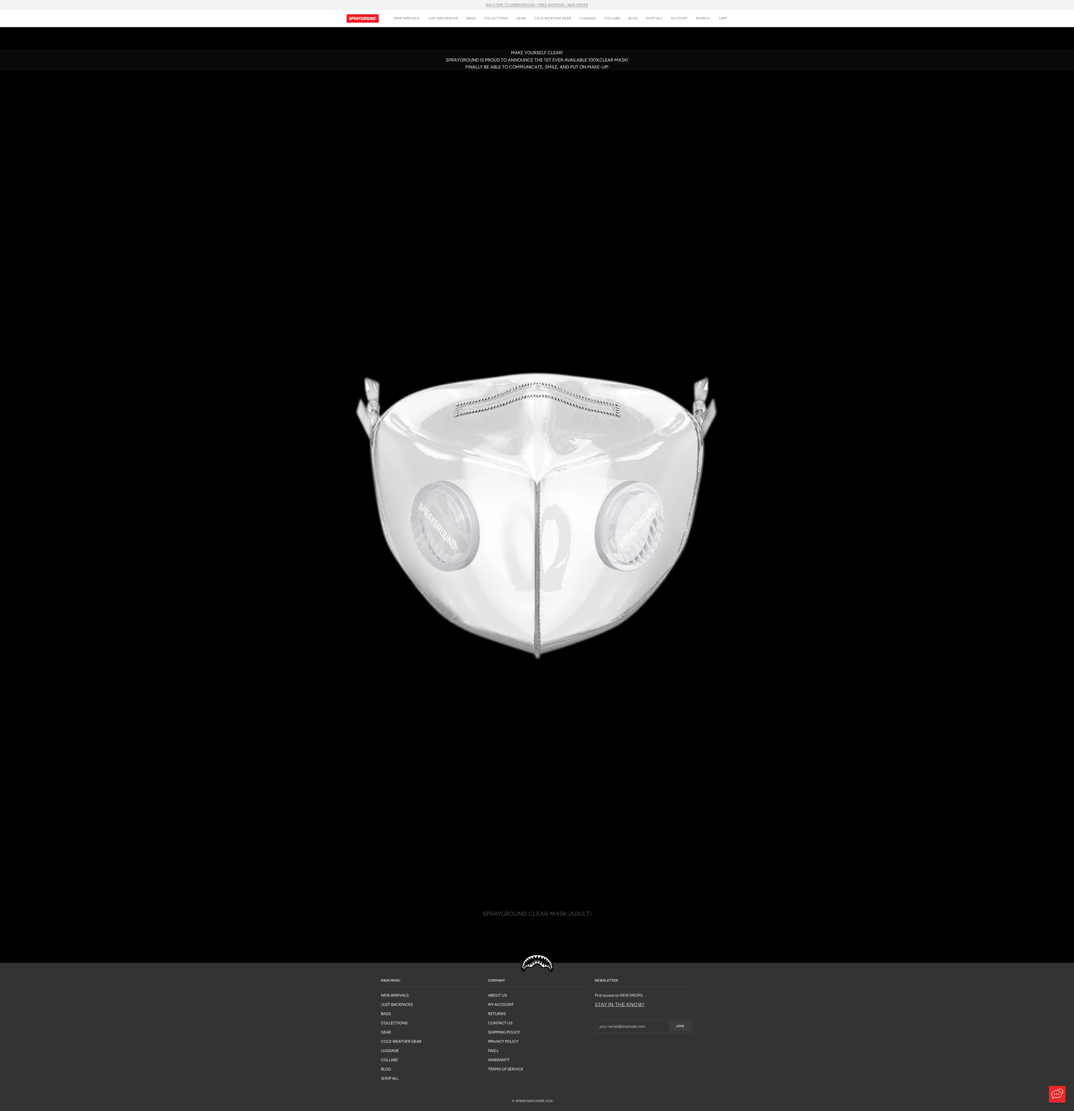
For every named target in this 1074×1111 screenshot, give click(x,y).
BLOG (386, 1069)
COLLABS (389, 1060)
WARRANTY (498, 1060)
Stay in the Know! (619, 1004)
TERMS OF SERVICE (505, 1069)
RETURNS (497, 1013)
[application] (1057, 1094)
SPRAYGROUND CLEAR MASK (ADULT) (537, 913)
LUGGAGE (390, 1050)
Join (680, 1026)
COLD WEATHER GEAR (401, 1041)
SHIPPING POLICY (504, 1032)
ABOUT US (497, 995)
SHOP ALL (390, 1078)
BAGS (386, 1013)
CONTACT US (500, 1023)
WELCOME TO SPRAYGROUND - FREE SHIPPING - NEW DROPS (537, 4)
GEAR (386, 1032)
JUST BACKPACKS (397, 1004)
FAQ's (493, 1050)
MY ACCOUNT (501, 1004)
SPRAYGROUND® (530, 1101)
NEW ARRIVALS (395, 995)
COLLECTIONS (394, 1023)
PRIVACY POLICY (503, 1041)
